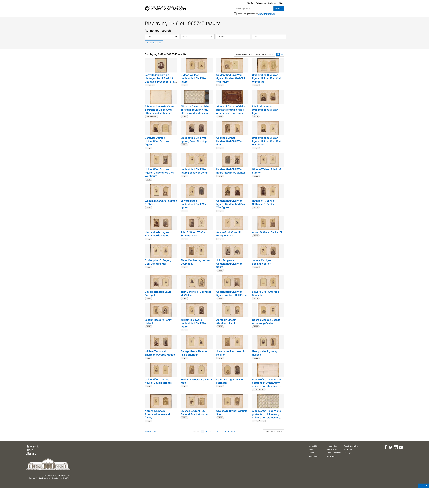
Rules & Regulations (351, 446)
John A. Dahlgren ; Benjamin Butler (262, 262)
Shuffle (250, 3)
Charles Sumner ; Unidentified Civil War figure (229, 141)
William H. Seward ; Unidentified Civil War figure (193, 323)
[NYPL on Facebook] (386, 447)
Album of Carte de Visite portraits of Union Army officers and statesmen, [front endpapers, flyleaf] (267, 415)
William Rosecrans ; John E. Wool (197, 381)
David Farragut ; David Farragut (158, 293)
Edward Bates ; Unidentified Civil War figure (193, 204)
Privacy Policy (332, 446)
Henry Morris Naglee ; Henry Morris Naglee (157, 234)
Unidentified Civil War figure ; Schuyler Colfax (194, 171)
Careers (311, 453)
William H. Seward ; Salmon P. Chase (161, 202)
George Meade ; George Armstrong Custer (266, 321)
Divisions (272, 3)
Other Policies (332, 449)
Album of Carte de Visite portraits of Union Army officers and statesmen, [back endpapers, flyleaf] (160, 111)
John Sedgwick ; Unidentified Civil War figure (229, 263)
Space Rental (313, 456)
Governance (331, 456)
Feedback (423, 486)
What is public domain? (267, 14)
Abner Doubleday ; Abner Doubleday (195, 262)
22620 (226, 431)
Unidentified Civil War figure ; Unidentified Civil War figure (231, 78)
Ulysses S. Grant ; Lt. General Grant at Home (194, 412)
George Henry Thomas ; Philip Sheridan (195, 353)
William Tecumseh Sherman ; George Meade (160, 353)
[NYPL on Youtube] (401, 447)
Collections (261, 3)
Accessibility (313, 446)
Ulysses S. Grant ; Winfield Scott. (231, 412)
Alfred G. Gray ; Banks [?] (267, 232)
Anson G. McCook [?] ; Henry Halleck (229, 234)
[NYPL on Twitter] (391, 447)
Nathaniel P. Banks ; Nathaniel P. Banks (263, 202)
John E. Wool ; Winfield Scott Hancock (194, 234)
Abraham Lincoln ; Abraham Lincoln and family (157, 414)
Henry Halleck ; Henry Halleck (265, 353)
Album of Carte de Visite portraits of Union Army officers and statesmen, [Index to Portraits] (266, 384)
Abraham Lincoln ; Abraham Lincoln (227, 321)
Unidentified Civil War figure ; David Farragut (158, 381)
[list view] (282, 54)
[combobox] (253, 8)
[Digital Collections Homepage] (165, 8)
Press (311, 449)
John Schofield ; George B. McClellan (196, 293)
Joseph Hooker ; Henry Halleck (158, 321)
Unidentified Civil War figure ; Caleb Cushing (194, 139)
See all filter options (154, 43)
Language (347, 453)
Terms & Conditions (334, 453)
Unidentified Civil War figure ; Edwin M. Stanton (231, 171)
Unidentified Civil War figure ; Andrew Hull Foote (231, 293)
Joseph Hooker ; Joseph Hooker (230, 353)
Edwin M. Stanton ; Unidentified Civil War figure (265, 109)
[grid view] (278, 54)
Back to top (150, 431)
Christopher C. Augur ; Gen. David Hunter (158, 262)
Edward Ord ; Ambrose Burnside (265, 293)
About (281, 3)
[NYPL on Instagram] (396, 447)
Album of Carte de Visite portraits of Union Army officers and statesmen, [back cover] (230, 111)
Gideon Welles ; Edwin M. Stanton (267, 171)
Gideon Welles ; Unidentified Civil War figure (193, 78)
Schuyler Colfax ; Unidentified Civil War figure (157, 141)
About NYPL (348, 449)
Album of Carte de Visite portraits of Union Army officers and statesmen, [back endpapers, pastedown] (195, 113)
